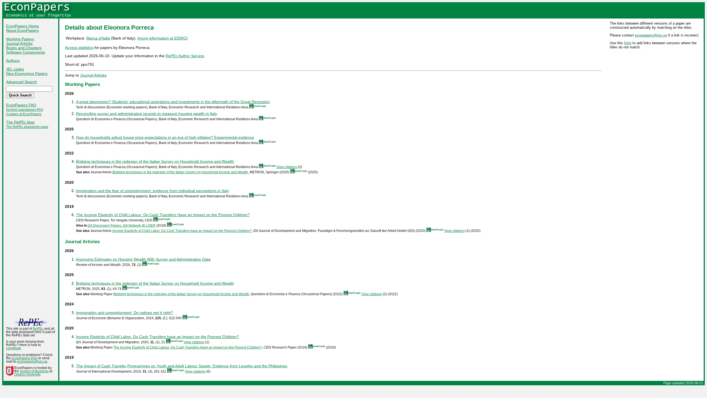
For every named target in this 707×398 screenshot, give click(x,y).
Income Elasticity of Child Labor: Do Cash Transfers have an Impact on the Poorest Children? (182, 230)
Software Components (25, 52)
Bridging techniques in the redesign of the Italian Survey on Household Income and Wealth (155, 161)
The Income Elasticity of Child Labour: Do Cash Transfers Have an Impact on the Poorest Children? (163, 215)
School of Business (34, 371)
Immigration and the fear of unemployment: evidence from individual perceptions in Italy (152, 190)
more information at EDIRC (162, 38)
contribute (13, 348)
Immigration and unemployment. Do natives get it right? (124, 312)
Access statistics (79, 47)
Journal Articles (19, 43)
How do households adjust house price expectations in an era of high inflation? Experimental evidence (165, 137)
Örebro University (27, 374)
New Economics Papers (27, 73)
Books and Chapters (24, 48)
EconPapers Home (22, 26)
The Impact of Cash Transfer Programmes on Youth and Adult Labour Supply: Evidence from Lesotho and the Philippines (181, 366)
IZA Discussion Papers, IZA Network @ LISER (121, 225)
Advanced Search (21, 82)
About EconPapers (22, 30)
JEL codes (15, 69)
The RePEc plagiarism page (27, 127)
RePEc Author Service (185, 56)
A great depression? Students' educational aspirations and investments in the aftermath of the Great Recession (173, 102)
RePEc (38, 328)
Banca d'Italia (98, 38)
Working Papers (20, 39)
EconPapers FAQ (21, 105)
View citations (286, 167)
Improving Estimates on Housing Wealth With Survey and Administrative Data (143, 259)
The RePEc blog (20, 122)
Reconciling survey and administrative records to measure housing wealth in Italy (146, 113)
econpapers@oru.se (651, 35)
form (627, 43)
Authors (13, 60)
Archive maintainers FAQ (24, 109)
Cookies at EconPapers (23, 114)
